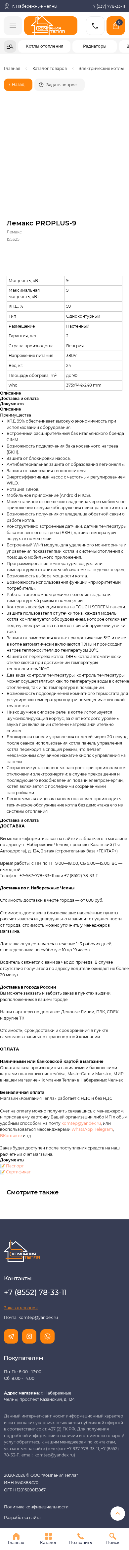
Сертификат (18, 1171)
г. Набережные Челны (34, 6)
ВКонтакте (11, 1135)
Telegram (104, 1129)
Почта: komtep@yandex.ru (31, 1317)
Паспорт (15, 1165)
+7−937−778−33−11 (37, 875)
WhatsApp (82, 1129)
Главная (12, 68)
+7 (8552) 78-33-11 (81, 875)
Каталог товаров (49, 68)
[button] (59, 85)
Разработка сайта (22, 1517)
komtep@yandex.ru (81, 1123)
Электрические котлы (101, 68)
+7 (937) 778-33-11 (108, 6)
